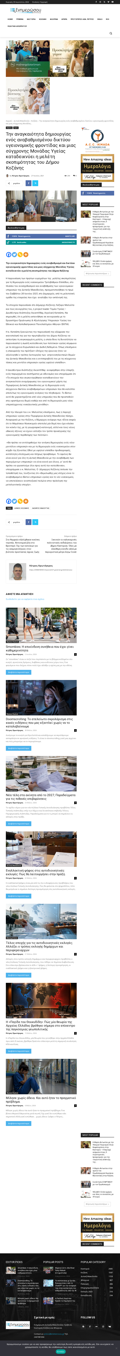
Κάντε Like (70, 236)
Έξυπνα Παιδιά (12, 642)
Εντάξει (60, 1351)
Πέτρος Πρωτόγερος (20, 176)
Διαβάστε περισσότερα (18, 672)
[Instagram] (100, 2)
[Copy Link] (20, 254)
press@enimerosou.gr (54, 1334)
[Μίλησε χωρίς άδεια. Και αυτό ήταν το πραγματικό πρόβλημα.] (41, 1076)
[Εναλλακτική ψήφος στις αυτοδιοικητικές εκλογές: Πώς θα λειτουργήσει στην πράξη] (41, 849)
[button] (110, 33)
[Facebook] (96, 2)
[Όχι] (116, 1348)
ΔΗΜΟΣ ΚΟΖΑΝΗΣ (21, 508)
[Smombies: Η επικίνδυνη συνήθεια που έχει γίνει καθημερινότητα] (41, 625)
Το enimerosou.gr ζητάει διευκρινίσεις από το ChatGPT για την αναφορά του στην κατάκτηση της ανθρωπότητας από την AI (65, 1286)
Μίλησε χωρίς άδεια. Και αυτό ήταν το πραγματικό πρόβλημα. (28, 1300)
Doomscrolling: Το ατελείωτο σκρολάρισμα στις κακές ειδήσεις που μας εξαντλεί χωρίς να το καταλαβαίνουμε (39, 722)
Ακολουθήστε (68, 242)
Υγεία (16, 128)
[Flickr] (96, 1326)
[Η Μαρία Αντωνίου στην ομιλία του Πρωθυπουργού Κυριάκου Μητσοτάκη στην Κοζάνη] (86, 240)
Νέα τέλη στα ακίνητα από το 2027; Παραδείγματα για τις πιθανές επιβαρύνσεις (41, 797)
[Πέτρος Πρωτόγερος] (8, 175)
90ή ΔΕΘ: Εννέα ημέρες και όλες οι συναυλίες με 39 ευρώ (103, 263)
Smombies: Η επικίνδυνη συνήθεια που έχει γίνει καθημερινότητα (28, 1270)
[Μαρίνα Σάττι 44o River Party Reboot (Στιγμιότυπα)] (48, 1270)
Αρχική (9, 121)
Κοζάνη (34, 121)
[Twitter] (104, 2)
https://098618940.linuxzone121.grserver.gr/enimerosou (50, 570)
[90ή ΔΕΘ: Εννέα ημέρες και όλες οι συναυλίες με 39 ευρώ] (86, 263)
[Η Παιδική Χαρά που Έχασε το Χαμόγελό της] (48, 1300)
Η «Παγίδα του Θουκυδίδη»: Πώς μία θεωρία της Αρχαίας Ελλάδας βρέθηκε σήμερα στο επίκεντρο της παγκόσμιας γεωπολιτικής (40, 1025)
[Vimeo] (108, 2)
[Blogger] (83, 1326)
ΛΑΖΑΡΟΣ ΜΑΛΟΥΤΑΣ (40, 508)
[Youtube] (112, 2)
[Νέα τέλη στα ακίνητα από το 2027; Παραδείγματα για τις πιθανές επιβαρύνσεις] (41, 773)
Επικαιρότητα (12, 790)
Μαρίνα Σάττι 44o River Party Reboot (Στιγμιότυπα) (64, 1270)
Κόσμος (9, 1017)
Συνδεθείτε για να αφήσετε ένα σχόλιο (25, 599)
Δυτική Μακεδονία (21, 121)
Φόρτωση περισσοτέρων (96, 273)
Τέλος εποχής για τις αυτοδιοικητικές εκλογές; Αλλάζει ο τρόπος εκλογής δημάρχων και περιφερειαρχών (39, 946)
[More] (25, 254)
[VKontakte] (109, 1326)
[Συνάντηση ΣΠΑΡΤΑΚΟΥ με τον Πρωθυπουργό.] (86, 253)
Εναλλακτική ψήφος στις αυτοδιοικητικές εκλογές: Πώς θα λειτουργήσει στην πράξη (35, 872)
